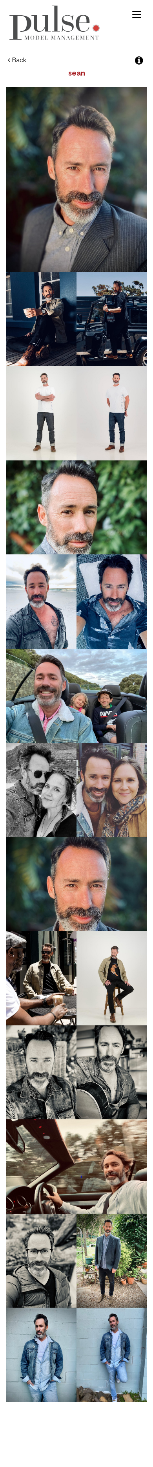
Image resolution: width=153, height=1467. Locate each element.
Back (18, 60)
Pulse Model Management (54, 23)
